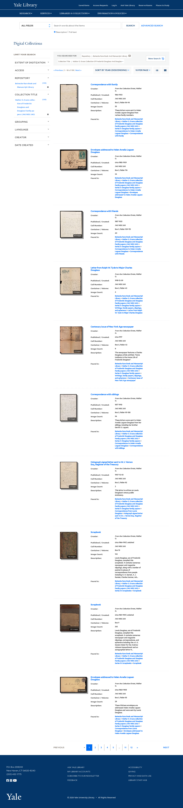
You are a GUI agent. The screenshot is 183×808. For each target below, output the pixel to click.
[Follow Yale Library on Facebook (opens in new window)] (7, 780)
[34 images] (73, 159)
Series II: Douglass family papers (127, 129)
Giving (131, 772)
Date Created (24, 145)
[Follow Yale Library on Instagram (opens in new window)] (11, 780)
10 (141, 70)
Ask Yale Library (128, 5)
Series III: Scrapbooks (123, 591)
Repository (22, 78)
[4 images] (70, 280)
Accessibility (135, 767)
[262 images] (69, 617)
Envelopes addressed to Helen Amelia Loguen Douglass (112, 151)
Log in (114, 5)
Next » (78, 70)
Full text (73, 32)
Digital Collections (28, 44)
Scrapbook (96, 532)
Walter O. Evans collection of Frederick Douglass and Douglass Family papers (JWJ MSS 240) (129, 123)
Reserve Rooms (145, 5)
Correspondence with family (104, 84)
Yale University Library (25, 5)
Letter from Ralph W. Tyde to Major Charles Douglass (111, 269)
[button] (130, 25)
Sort (111, 70)
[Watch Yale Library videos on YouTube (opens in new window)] (15, 780)
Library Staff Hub (137, 780)
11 (125, 747)
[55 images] (68, 97)
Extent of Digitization (30, 62)
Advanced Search (152, 25)
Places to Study (162, 5)
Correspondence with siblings (105, 394)
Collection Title (26, 94)
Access (19, 70)
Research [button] (25, 13)
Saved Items (84, 5)
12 (131, 747)
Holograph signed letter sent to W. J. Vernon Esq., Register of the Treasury (112, 463)
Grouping (21, 121)
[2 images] (68, 474)
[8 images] (71, 339)
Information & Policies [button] (111, 13)
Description (61, 32)
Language (21, 129)
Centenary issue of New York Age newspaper (112, 327)
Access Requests (100, 5)
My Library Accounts (78, 772)
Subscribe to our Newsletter (83, 776)
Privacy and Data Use (139, 776)
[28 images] (73, 684)
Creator (20, 137)
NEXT (166, 747)
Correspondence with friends (104, 211)
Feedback (72, 780)
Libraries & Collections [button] (74, 13)
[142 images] (68, 545)
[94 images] (68, 407)
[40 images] (71, 224)
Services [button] (45, 13)
